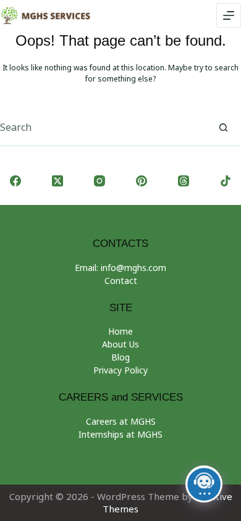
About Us (120, 344)
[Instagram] (99, 180)
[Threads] (183, 180)
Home (120, 331)
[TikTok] (225, 180)
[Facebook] (15, 180)
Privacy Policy (120, 370)
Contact (120, 280)
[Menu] (228, 15)
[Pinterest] (141, 180)
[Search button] (223, 127)
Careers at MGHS (121, 421)
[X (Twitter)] (57, 180)
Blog (120, 357)
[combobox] (102, 127)
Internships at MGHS (120, 434)
